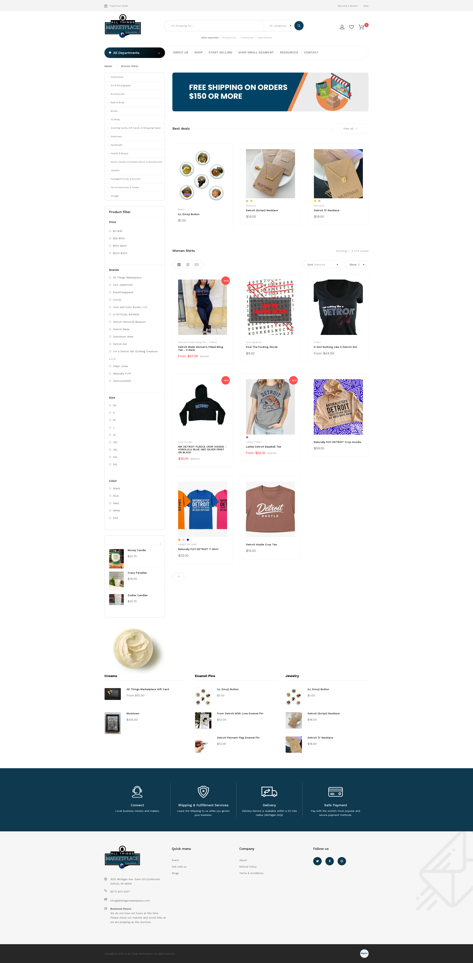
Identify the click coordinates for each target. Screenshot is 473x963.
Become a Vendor (348, 6)
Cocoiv (117, 299)
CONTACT (311, 52)
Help (366, 6)
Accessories (229, 37)
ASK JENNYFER (122, 284)
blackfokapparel (123, 292)
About (243, 860)
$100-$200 (120, 245)
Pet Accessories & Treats (125, 187)
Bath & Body (117, 102)
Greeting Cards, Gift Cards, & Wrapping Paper (136, 128)
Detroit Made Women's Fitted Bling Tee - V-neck (200, 348)
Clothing (115, 119)
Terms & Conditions (251, 873)
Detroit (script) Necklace (262, 210)
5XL (115, 464)
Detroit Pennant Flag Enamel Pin (238, 737)
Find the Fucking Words (262, 346)
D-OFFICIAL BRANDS (126, 314)
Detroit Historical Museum (129, 321)
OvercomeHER (122, 380)
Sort (316, 264)
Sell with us (179, 866)
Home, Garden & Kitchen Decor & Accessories (136, 162)
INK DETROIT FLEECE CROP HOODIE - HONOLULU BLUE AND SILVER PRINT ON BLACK (202, 449)
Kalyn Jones (120, 366)
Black (116, 488)
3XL (115, 449)
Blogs (175, 873)
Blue (116, 495)
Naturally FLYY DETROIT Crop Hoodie (337, 442)
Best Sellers (265, 37)
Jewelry (115, 170)
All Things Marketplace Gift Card (148, 689)
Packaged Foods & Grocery (126, 179)
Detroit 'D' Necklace (326, 210)
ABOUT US (180, 52)
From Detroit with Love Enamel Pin (240, 713)
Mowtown (133, 713)
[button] (361, 26)
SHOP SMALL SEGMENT (256, 52)
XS (114, 405)
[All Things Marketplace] (124, 26)
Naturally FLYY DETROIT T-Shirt (198, 549)
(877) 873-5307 (120, 891)
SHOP (198, 52)
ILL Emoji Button (189, 214)
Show (355, 264)
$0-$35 (117, 230)
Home (108, 66)
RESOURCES (289, 52)
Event (175, 860)
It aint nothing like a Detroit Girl (335, 346)
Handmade (116, 145)
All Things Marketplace (127, 277)
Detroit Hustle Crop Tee (261, 544)
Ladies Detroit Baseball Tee (263, 446)
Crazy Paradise (137, 572)
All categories (278, 25)
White (116, 510)
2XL (115, 442)
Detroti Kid (120, 343)
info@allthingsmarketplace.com (130, 900)
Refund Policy (247, 866)
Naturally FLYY (122, 373)
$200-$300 (120, 253)
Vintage (115, 196)
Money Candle (137, 550)
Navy (116, 503)
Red (115, 517)
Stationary (116, 136)
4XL (115, 456)
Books (114, 111)
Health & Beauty (119, 153)
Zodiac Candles (137, 595)
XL (114, 434)
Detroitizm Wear (123, 336)
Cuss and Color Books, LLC (130, 307)
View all (348, 128)
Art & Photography (121, 85)
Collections (247, 37)
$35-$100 (119, 238)
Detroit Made (121, 329)
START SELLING (220, 52)
